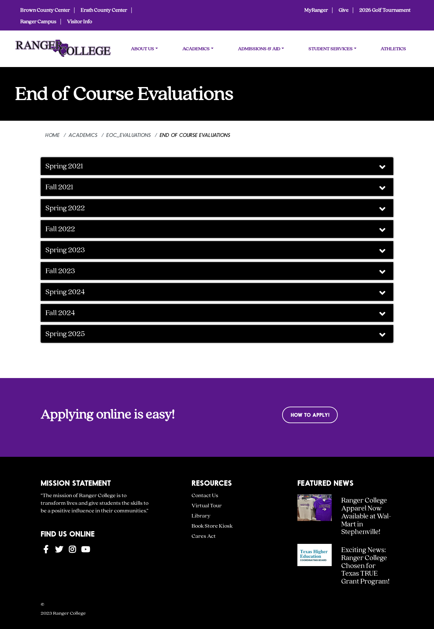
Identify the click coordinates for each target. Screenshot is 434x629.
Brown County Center (45, 10)
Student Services (331, 48)
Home (52, 135)
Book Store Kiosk (212, 526)
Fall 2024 (60, 313)
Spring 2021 (64, 166)
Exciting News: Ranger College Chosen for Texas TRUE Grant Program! (365, 565)
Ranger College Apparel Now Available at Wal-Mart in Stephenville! (366, 516)
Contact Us (205, 495)
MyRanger (316, 10)
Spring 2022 (65, 208)
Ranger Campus (38, 21)
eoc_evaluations (128, 135)
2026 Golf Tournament (384, 10)
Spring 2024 (65, 292)
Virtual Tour (207, 505)
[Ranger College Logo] (63, 50)
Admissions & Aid (259, 48)
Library (201, 515)
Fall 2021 (59, 187)
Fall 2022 (60, 229)
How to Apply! (310, 415)
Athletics (393, 48)
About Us (142, 48)
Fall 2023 (60, 271)
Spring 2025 (65, 334)
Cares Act (204, 536)
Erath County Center (104, 10)
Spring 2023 (65, 250)
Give (344, 10)
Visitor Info (79, 21)
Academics (196, 48)
